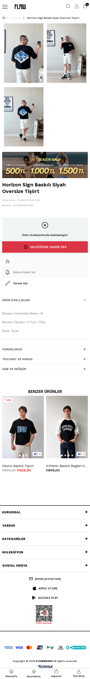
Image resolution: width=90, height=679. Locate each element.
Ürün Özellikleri (16, 300)
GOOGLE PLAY (48, 598)
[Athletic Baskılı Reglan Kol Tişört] (67, 427)
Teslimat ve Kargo (17, 359)
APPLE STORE (47, 588)
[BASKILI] (23, 18)
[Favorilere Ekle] (45, 261)
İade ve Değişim (14, 369)
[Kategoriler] (15, 18)
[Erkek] (11, 18)
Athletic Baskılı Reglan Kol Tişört (67, 466)
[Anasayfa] (7, 18)
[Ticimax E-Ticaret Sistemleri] (45, 667)
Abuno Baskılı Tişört (18, 466)
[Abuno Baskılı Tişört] (23, 427)
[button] (20, 455)
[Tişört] (19, 18)
